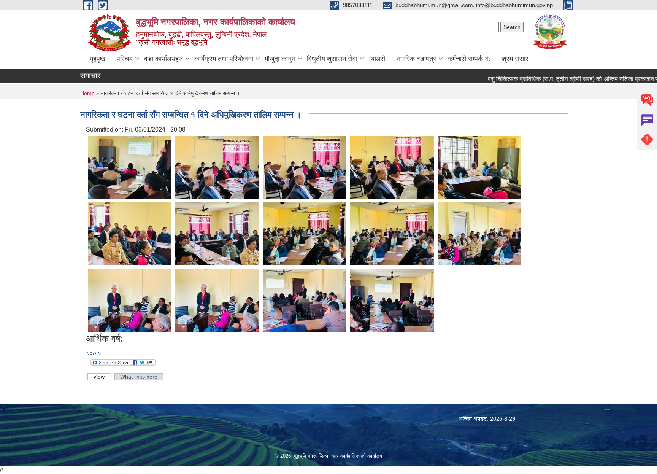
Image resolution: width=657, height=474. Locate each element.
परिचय (125, 59)
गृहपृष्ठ (97, 59)
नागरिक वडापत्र (416, 59)
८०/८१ (93, 353)
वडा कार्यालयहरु (163, 59)
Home (87, 93)
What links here (138, 377)
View (101, 377)
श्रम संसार (515, 59)
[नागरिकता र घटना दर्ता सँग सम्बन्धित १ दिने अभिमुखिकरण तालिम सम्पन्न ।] (129, 167)
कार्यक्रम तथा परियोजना (223, 59)
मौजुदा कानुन (280, 59)
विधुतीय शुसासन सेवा (332, 59)
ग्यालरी (377, 59)
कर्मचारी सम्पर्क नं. (469, 59)
